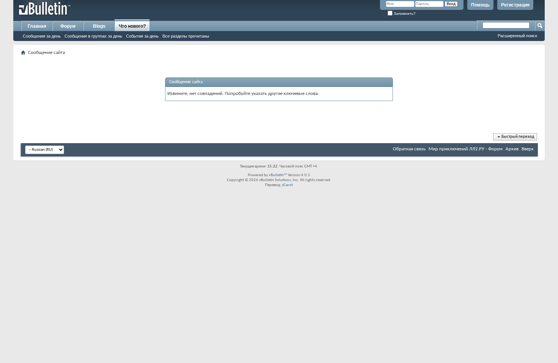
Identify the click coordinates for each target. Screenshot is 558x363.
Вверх (528, 149)
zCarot (287, 185)
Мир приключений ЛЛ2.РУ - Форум (466, 149)
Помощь (480, 5)
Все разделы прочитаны (185, 36)
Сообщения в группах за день (93, 36)
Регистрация (515, 5)
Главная (37, 26)
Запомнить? (404, 13)
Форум (68, 26)
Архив (512, 149)
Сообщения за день (42, 36)
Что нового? (132, 26)
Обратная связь (409, 149)
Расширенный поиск (517, 35)
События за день (142, 36)
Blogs (99, 26)
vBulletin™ (278, 175)
